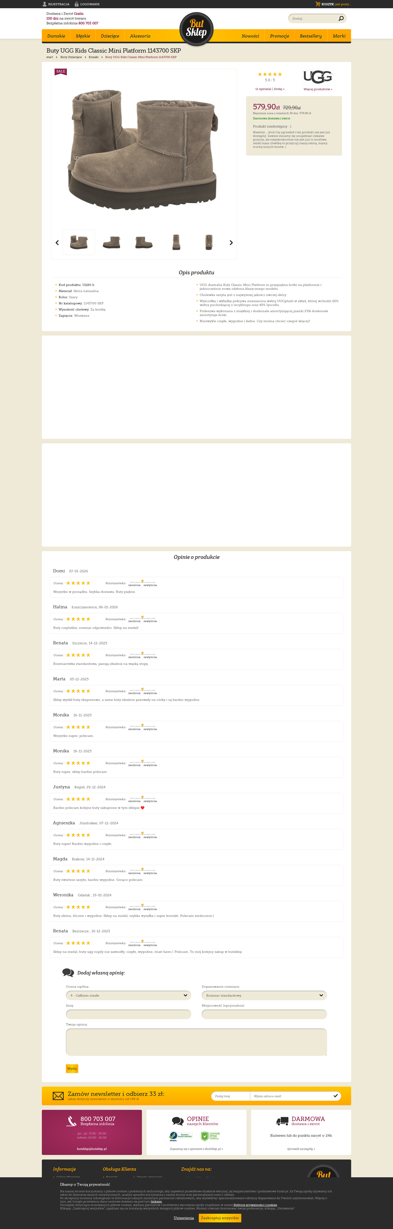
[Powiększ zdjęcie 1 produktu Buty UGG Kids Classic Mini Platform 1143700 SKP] (144, 149)
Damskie (56, 36)
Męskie (83, 36)
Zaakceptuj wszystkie (220, 1218)
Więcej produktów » (318, 89)
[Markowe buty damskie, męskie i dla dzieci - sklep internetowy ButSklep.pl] (196, 29)
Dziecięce (110, 36)
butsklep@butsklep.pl (92, 1148)
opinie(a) (263, 89)
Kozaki (94, 57)
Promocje (279, 36)
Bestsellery (311, 36)
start (50, 57)
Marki (339, 36)
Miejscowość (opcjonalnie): (223, 1005)
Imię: (70, 1005)
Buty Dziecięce (71, 57)
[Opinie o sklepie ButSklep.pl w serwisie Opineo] (181, 1136)
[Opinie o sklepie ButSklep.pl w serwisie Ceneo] (211, 1136)
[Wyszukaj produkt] (341, 18)
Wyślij (72, 1068)
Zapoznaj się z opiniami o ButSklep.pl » (196, 1148)
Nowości (250, 36)
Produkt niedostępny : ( (272, 127)
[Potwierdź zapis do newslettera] (335, 1096)
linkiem (156, 1201)
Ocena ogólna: (77, 986)
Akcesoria (140, 36)
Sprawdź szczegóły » (301, 1148)
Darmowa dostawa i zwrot (271, 118)
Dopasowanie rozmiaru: (221, 986)
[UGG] (318, 77)
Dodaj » (279, 89)
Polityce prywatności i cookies (255, 1205)
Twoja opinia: (77, 1024)
